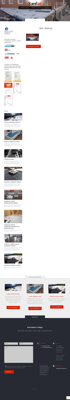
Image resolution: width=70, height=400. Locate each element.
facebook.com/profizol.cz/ (61, 368)
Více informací (13, 307)
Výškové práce (9, 159)
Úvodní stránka (25, 7)
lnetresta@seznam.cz (63, 2)
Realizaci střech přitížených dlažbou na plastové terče (11, 226)
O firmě (40, 7)
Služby (33, 7)
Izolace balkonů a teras (12, 141)
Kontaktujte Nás (33, 46)
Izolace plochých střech (12, 122)
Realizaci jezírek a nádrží (12, 265)
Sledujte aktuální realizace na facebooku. (8, 32)
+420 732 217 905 (62, 4)
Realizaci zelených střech (12, 182)
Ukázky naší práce (35, 277)
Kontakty (46, 7)
